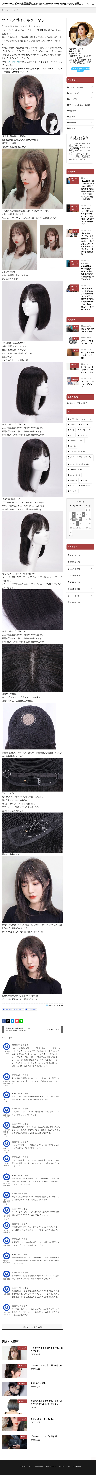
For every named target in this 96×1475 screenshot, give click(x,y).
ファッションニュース (79, 105)
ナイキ (72, 430)
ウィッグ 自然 (14, 62)
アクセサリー (76, 87)
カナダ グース (85, 485)
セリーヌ (73, 485)
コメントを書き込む (32, 1327)
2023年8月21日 (18, 1109)
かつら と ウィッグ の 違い (43, 1419)
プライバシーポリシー (64, 1466)
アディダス (73, 491)
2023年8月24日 (18, 1093)
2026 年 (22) (75, 555)
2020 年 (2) (74, 596)
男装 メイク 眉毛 (38, 1383)
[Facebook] (4, 1021)
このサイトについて (26, 1466)
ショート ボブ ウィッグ (78, 154)
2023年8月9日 (18, 1194)
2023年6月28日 (18, 1273)
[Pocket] (17, 1021)
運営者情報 (39, 1466)
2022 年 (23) (75, 582)
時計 (24, 1436)
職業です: (73, 56)
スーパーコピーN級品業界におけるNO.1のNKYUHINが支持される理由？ (43, 3)
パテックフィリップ (76, 440)
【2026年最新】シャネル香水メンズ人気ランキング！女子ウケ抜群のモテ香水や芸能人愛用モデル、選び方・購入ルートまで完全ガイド (87, 299)
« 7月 (71, 536)
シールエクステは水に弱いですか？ (47, 1365)
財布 (72, 122)
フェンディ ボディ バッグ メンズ (87, 384)
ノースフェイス (85, 430)
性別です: (73, 54)
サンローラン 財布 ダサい (78, 451)
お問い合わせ (49, 1466)
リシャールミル (75, 475)
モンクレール (85, 424)
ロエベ (84, 480)
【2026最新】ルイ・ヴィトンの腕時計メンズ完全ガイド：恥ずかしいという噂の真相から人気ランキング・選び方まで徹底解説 (87, 244)
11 (74, 519)
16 (31, 26)
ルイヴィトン (74, 419)
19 (77, 523)
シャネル (73, 424)
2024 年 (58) (75, 569)
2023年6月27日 (18, 1288)
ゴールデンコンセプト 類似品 (44, 1436)
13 (80, 519)
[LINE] (21, 1021)
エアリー (72, 152)
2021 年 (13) (75, 589)
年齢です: (73, 51)
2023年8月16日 (18, 1142)
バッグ (73, 99)
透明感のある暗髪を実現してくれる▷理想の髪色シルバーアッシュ (47, 1402)
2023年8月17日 (18, 1124)
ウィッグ (39, 26)
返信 (26, 1045)
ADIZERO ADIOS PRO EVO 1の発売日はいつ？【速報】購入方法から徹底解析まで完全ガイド (87, 271)
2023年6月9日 (18, 1306)
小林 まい (18, 26)
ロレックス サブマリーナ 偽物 (87, 330)
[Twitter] (8, 1021)
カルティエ (73, 480)
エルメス (73, 446)
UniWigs (76, 149)
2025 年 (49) (75, 562)
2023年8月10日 (18, 1175)
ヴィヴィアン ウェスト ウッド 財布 (87, 355)
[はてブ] (12, 1021)
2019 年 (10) (75, 602)
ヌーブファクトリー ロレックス (87, 342)
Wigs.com (78, 145)
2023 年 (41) (75, 576)
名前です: (73, 49)
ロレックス (88, 419)
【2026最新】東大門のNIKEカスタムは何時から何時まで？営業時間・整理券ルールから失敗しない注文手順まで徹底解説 (87, 190)
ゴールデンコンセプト (77, 469)
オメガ (72, 435)
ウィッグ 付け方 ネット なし (13, 1009)
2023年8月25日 (18, 1075)
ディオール (83, 435)
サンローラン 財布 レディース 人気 (80, 458)
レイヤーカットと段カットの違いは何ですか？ (47, 1349)
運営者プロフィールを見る (81, 69)
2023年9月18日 (18, 1045)
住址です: (73, 60)
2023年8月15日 (18, 1157)
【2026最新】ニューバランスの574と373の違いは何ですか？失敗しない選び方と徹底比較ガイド (87, 216)
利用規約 (78, 1466)
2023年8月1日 (18, 1209)
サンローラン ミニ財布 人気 (79, 464)
